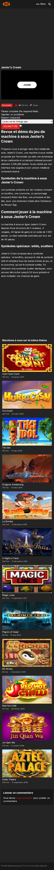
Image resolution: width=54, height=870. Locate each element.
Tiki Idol (6, 447)
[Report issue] (16, 105)
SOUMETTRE (10, 126)
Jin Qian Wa (8, 742)
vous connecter (24, 798)
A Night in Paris (10, 558)
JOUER (27, 85)
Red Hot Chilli (9, 705)
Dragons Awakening (12, 484)
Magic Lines (8, 595)
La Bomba (7, 521)
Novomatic (6, 105)
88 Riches (7, 668)
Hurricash (7, 410)
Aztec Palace (9, 779)
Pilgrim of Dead (10, 632)
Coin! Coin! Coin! (10, 374)
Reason (10, 117)
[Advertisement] (27, 37)
